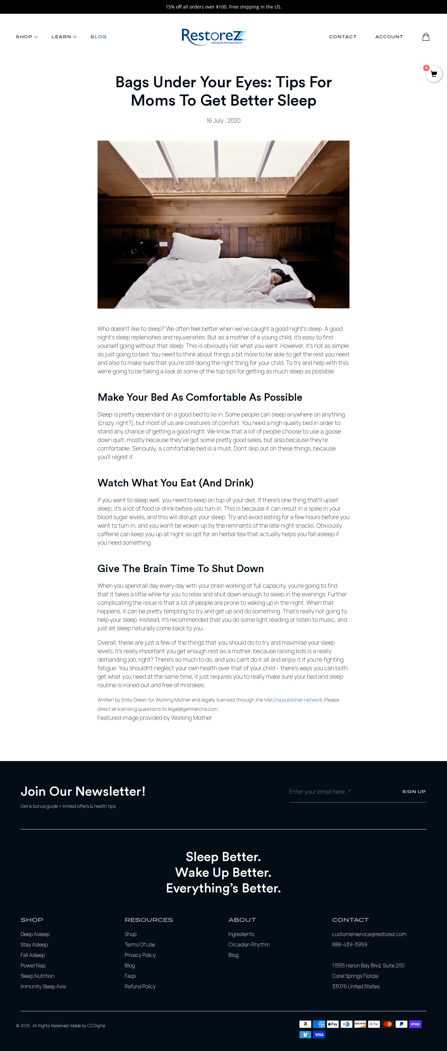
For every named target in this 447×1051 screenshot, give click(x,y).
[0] (434, 75)
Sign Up (414, 791)
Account (389, 36)
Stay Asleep (34, 944)
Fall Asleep (33, 954)
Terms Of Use (140, 944)
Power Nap (33, 965)
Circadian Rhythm (249, 944)
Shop (24, 36)
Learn (61, 36)
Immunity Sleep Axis (43, 986)
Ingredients (241, 934)
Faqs (130, 975)
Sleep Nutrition (37, 975)
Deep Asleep (35, 934)
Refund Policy (140, 986)
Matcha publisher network (293, 699)
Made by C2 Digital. (88, 1025)
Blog (98, 36)
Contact (343, 36)
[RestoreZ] (214, 37)
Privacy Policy (140, 954)
